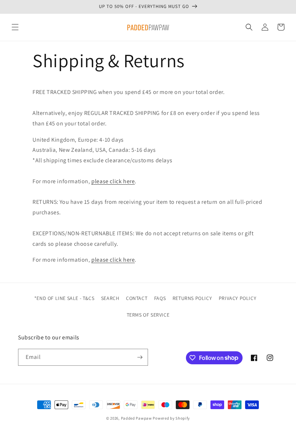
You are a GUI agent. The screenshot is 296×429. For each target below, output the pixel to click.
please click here (113, 181)
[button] (15, 27)
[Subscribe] (140, 357)
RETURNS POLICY (192, 298)
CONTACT (136, 298)
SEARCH (110, 298)
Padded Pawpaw (136, 418)
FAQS (160, 298)
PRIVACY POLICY (237, 298)
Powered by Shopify (171, 418)
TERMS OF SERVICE (148, 315)
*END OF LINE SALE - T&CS (64, 298)
